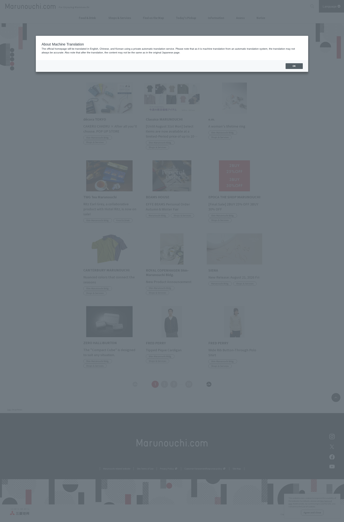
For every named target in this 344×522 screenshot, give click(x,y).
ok (294, 66)
